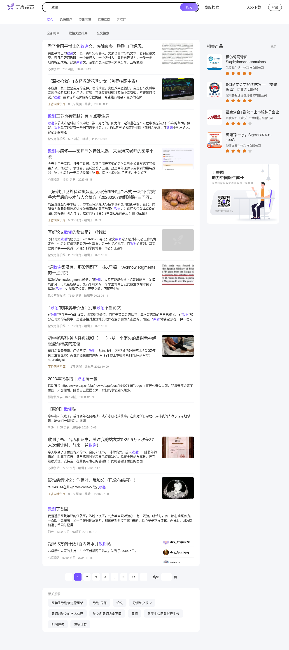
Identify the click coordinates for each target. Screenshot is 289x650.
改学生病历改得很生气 (163, 613)
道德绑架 (80, 624)
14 (133, 577)
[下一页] (143, 577)
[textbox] (112, 7)
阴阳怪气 (57, 624)
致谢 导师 (100, 602)
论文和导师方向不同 (107, 613)
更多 (273, 46)
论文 (120, 602)
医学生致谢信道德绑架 (67, 602)
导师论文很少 (142, 602)
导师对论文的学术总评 (67, 613)
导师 (134, 613)
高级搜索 (212, 7)
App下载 (254, 7)
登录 (275, 7)
